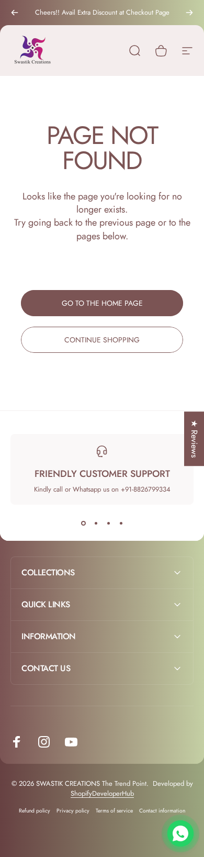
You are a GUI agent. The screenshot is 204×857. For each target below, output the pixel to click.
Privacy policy (72, 811)
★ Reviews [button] (194, 439)
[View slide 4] (121, 523)
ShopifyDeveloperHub (102, 793)
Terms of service (114, 811)
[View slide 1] (83, 523)
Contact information (162, 811)
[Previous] (14, 12)
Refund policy (34, 811)
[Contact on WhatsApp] (180, 833)
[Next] (189, 12)
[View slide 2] (95, 523)
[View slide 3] (108, 523)
